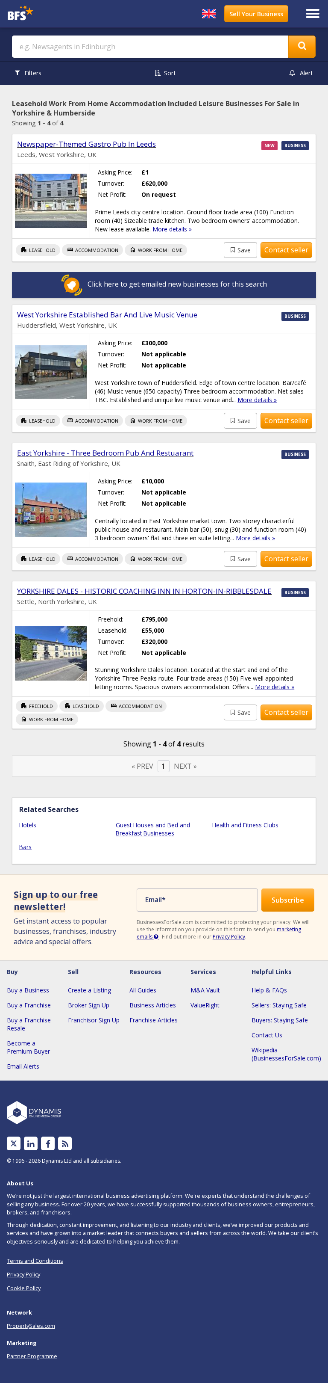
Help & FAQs (269, 990)
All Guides (142, 990)
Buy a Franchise (29, 1005)
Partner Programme (32, 1356)
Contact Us (267, 1035)
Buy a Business (28, 990)
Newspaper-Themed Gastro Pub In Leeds (86, 144)
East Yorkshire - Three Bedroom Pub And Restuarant (105, 453)
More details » (172, 229)
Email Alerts (23, 1066)
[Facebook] (48, 1143)
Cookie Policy (24, 1288)
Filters (32, 73)
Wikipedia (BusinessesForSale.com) (286, 1054)
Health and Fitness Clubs (245, 825)
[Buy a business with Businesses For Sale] (44, 14)
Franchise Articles (153, 1020)
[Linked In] (30, 1143)
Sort (170, 73)
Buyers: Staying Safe (280, 1020)
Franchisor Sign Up (94, 1020)
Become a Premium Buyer (28, 1047)
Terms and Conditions (35, 1261)
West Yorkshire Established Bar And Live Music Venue (107, 315)
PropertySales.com (31, 1326)
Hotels (27, 825)
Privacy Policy (229, 936)
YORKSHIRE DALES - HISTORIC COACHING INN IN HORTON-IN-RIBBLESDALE (144, 591)
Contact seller (286, 250)
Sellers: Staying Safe (279, 1005)
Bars (25, 847)
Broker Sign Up (88, 1005)
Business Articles (152, 1005)
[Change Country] (209, 14)
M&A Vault (205, 990)
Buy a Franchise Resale (29, 1024)
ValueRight (205, 1005)
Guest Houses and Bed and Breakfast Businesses (153, 829)
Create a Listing (89, 990)
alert (306, 73)
